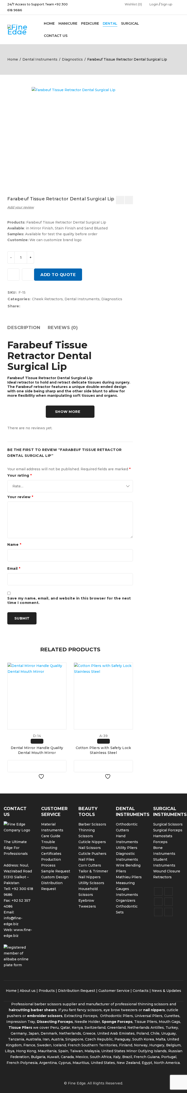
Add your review (20, 207)
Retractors (162, 877)
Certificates (51, 853)
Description (23, 327)
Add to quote (58, 274)
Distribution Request (76, 990)
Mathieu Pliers (129, 877)
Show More (67, 411)
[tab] (23, 327)
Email (13, 568)
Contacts (141, 990)
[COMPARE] (28, 274)
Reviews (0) (63, 327)
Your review (20, 497)
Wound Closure (166, 871)
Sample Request (55, 871)
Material (48, 824)
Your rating (19, 475)
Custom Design (54, 877)
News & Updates (166, 990)
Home (12, 59)
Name (14, 544)
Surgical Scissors (168, 824)
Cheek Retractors (47, 299)
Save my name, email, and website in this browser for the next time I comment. (69, 600)
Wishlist (133, 4)
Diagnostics (72, 59)
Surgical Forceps (167, 830)
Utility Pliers (126, 848)
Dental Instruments (39, 59)
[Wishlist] (13, 274)
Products (47, 990)
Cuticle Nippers (92, 842)
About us (28, 990)
